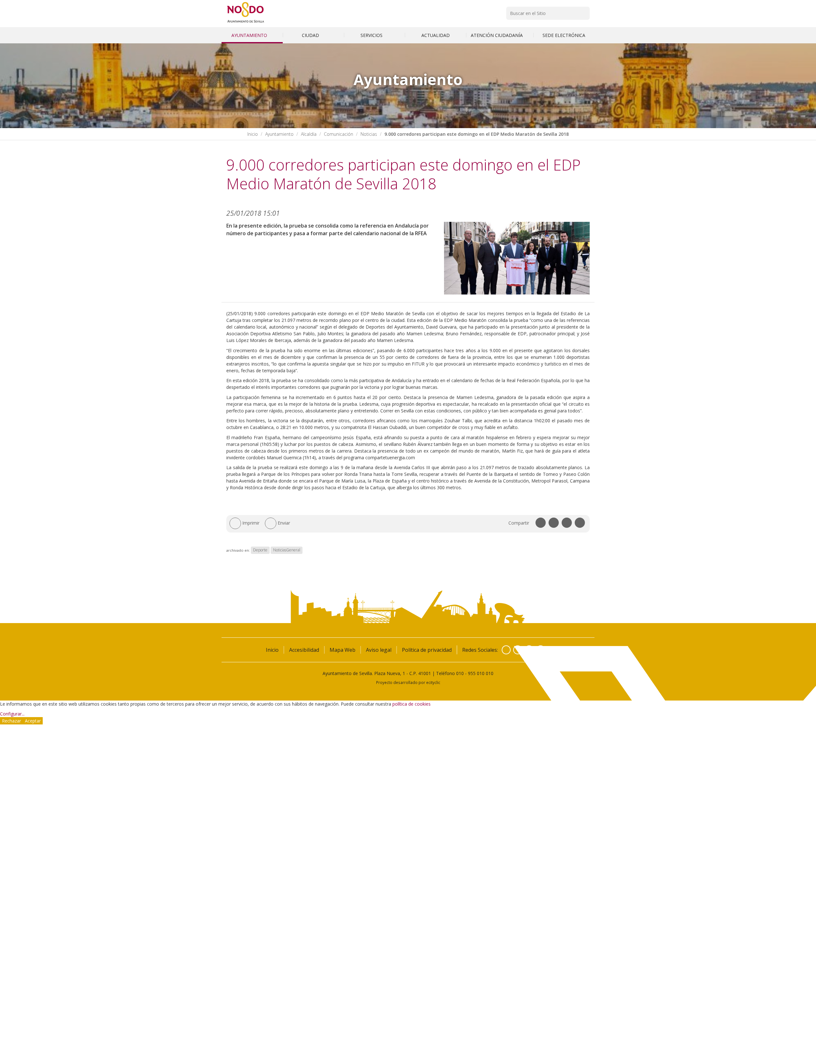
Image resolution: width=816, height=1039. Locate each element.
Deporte (260, 550)
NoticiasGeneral (286, 550)
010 (460, 673)
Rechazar (11, 721)
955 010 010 (480, 673)
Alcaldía (309, 134)
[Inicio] (245, 22)
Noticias (369, 134)
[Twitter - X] (517, 649)
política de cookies (411, 704)
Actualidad (435, 35)
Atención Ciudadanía (497, 35)
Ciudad (311, 35)
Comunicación (338, 134)
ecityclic (433, 682)
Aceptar (33, 721)
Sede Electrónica (564, 35)
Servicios (372, 35)
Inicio (252, 134)
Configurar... (12, 714)
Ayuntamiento (249, 35)
